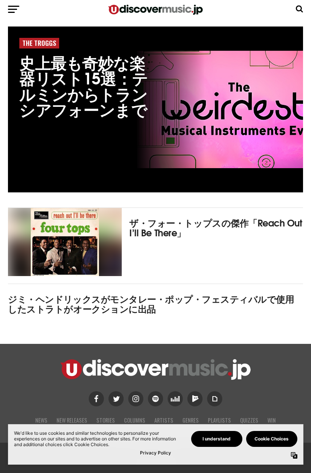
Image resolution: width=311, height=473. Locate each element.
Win (271, 420)
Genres (190, 420)
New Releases (72, 420)
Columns (134, 420)
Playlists (219, 420)
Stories (105, 420)
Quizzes (249, 420)
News (41, 420)
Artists (163, 420)
